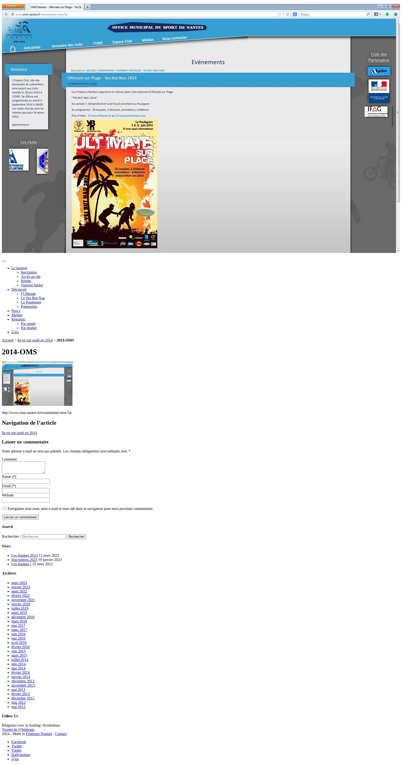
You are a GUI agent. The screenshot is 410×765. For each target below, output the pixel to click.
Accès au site (31, 277)
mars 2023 (19, 583)
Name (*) (9, 477)
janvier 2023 (20, 587)
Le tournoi (19, 268)
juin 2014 (18, 664)
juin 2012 (18, 702)
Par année (28, 324)
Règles (26, 281)
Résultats (18, 319)
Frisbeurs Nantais (39, 734)
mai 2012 (18, 707)
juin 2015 (18, 651)
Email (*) (9, 486)
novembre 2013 (23, 685)
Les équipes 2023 (24, 555)
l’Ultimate (28, 294)
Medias (16, 315)
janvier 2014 (20, 677)
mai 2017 (18, 625)
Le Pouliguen (31, 302)
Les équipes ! (21, 564)
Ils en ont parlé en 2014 (35, 340)
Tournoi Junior (32, 285)
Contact (61, 734)
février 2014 (20, 672)
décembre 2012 (22, 698)
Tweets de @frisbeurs (18, 729)
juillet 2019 (19, 608)
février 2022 (20, 596)
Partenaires (29, 306)
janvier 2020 (20, 604)
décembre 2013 (22, 681)
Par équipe (29, 328)
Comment (9, 459)
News (15, 311)
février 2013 (20, 694)
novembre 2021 (23, 600)
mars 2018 (19, 621)
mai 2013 (18, 690)
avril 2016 (19, 643)
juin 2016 (18, 634)
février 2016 (20, 647)
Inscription (29, 272)
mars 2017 (19, 630)
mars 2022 (19, 591)
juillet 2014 (19, 660)
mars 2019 (19, 613)
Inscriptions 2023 (24, 560)
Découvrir (19, 289)
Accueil (8, 340)
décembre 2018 (22, 617)
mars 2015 (19, 655)
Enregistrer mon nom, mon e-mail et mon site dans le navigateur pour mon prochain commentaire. (81, 509)
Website (8, 495)
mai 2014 (18, 668)
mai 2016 (18, 638)
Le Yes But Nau (33, 298)
